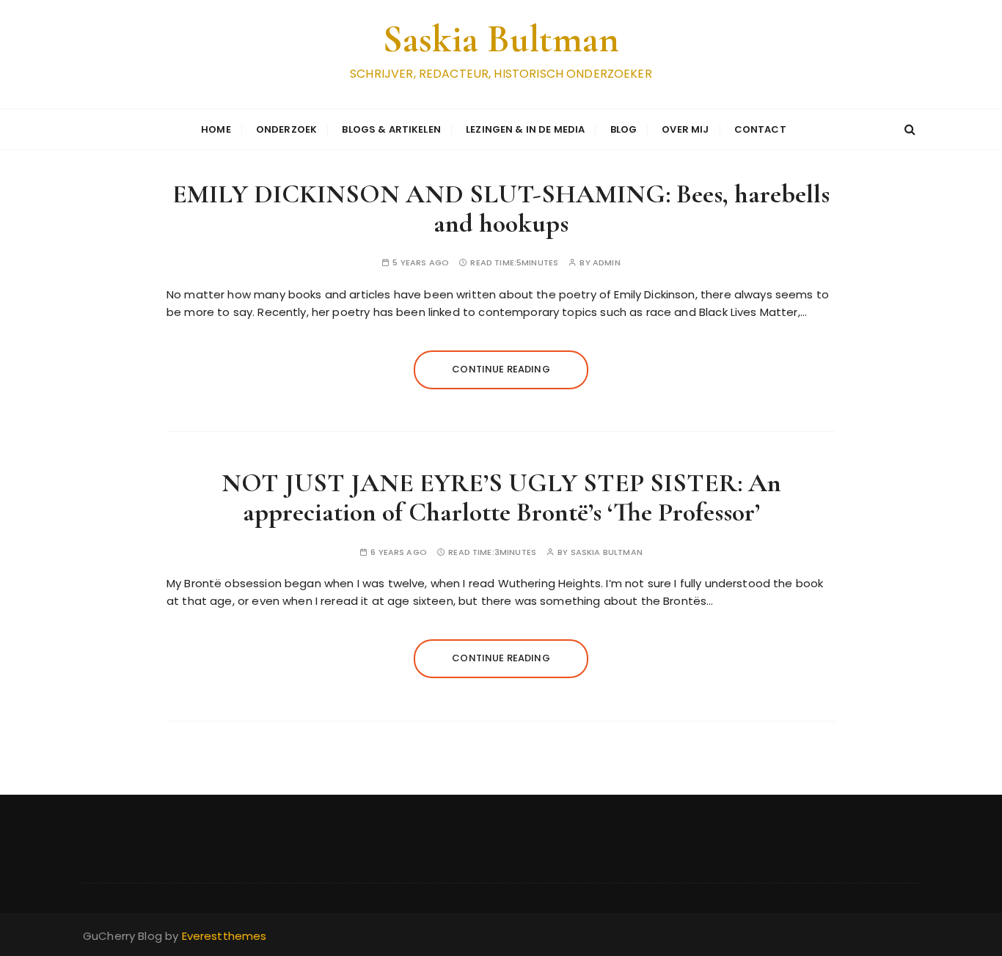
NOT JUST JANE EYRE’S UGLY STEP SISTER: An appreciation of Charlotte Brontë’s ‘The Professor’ (501, 497)
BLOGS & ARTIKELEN (391, 129)
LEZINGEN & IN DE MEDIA (525, 129)
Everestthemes (224, 936)
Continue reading (500, 369)
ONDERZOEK (286, 129)
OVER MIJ (685, 129)
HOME (216, 129)
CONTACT (760, 129)
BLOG (623, 129)
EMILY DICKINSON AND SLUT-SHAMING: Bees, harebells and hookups (501, 208)
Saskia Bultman (501, 39)
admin (607, 263)
